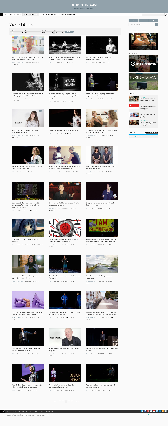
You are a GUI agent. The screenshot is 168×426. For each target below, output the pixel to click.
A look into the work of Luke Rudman (147, 115)
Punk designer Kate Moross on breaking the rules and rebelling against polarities (27, 386)
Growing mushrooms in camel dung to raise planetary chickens (101, 386)
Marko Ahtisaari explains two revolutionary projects (64, 349)
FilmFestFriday (144, 120)
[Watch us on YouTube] (154, 411)
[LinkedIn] (160, 411)
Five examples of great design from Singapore (148, 107)
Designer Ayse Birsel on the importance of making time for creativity (26, 277)
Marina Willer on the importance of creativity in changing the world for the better (27, 94)
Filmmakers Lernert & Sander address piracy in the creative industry (64, 313)
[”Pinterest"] (153, 20)
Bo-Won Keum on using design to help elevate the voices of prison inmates (99, 58)
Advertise (21, 411)
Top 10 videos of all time (135, 48)
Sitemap (42, 411)
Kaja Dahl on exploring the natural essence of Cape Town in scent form (27, 167)
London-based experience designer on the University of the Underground (63, 240)
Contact (14, 411)
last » (82, 401)
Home (1, 14)
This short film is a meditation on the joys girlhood (148, 123)
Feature (12, 30)
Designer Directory (67, 14)
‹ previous (53, 401)
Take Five (142, 97)
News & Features (31, 14)
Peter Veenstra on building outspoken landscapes (99, 277)
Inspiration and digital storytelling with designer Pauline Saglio (25, 131)
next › (77, 401)
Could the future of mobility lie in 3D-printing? (25, 240)
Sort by (44, 30)
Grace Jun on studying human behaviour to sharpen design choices (64, 204)
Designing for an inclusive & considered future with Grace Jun (100, 204)
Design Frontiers (17, 245)
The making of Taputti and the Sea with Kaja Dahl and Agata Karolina (101, 131)
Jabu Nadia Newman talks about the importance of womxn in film (61, 386)
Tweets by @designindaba (136, 137)
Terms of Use (49, 411)
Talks (50, 62)
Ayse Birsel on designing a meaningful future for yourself (64, 277)
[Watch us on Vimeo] (157, 411)
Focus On (142, 105)
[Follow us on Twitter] (133, 20)
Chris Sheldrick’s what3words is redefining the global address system (26, 349)
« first (48, 401)
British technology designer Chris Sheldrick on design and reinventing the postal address (101, 313)
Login (36, 411)
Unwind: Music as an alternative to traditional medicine (102, 349)
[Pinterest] (148, 411)
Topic (25, 30)
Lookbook (142, 113)
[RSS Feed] (163, 411)
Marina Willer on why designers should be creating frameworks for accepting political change (64, 95)
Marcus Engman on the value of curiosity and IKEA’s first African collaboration (27, 58)
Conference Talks (48, 14)
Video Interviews (17, 62)
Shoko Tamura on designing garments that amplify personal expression (100, 94)
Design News (53, 172)
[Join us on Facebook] (143, 20)
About (8, 411)
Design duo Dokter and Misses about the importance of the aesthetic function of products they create (26, 205)
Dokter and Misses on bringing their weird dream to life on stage (100, 167)
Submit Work (29, 411)
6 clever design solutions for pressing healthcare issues (147, 99)
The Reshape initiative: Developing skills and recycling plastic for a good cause (64, 167)
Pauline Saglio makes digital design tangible (64, 130)
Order (56, 30)
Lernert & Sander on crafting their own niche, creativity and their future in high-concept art (27, 313)
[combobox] (153, 15)
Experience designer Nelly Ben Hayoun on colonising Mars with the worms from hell (101, 240)
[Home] (84, 6)
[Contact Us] (165, 411)
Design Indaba (149, 414)
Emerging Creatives (13, 14)
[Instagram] (151, 411)
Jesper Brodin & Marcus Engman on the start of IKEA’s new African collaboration (64, 58)
